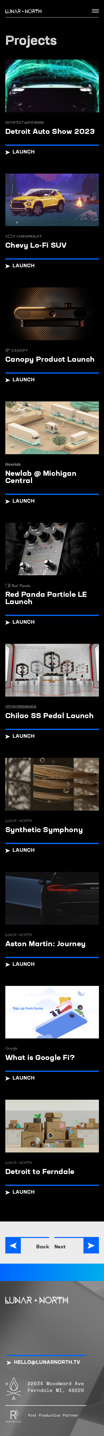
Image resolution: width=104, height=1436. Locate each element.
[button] (93, 10)
